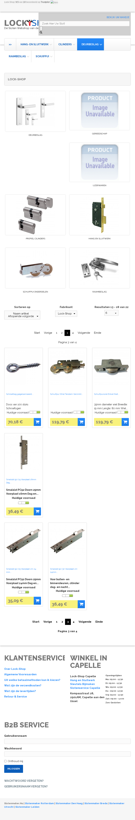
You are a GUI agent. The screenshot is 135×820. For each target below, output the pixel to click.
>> (10, 44)
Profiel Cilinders (35, 238)
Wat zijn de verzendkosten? (22, 685)
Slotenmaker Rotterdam (39, 803)
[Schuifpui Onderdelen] (35, 268)
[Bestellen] (37, 422)
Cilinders (65, 44)
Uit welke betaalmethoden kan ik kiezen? (32, 680)
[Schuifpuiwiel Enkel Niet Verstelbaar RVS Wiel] (111, 367)
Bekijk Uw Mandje (118, 17)
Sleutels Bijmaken (82, 684)
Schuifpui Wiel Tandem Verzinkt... (66, 394)
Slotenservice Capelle (85, 688)
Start (37, 332)
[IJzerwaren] (99, 162)
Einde (97, 332)
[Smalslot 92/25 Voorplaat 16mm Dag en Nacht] (23, 452)
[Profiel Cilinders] (35, 214)
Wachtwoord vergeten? (24, 780)
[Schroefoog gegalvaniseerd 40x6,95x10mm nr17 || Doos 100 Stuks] (23, 367)
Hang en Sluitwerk (100, 238)
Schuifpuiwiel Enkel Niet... (107, 394)
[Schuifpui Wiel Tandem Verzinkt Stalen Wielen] (67, 367)
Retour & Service (15, 696)
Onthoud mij (15, 761)
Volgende (84, 332)
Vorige (48, 332)
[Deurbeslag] (35, 111)
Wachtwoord (13, 748)
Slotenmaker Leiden (27, 807)
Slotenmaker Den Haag (69, 803)
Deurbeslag (90, 44)
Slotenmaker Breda (95, 803)
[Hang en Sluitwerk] (99, 214)
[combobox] (111, 313)
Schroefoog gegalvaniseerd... (19, 394)
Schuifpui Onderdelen (35, 292)
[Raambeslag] (99, 268)
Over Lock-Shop (15, 669)
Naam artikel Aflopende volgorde (21, 315)
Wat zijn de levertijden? (20, 691)
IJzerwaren (99, 185)
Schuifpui (42, 56)
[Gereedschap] (99, 110)
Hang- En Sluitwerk (35, 44)
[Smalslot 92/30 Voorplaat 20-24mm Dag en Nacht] (67, 542)
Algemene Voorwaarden (20, 674)
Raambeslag (17, 56)
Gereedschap (99, 133)
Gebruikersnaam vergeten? (26, 786)
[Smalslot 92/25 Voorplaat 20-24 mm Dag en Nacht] (23, 542)
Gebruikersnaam (15, 735)
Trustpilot (45, 2)
